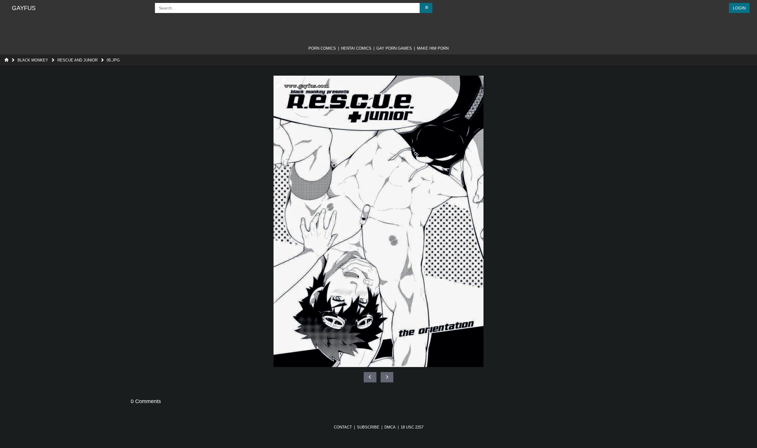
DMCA (390, 427)
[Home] (6, 60)
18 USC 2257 (412, 427)
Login (739, 8)
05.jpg (113, 60)
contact (343, 427)
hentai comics (356, 48)
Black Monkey (32, 60)
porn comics (322, 48)
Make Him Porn (433, 48)
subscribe (368, 427)
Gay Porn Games (394, 48)
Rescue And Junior (77, 60)
